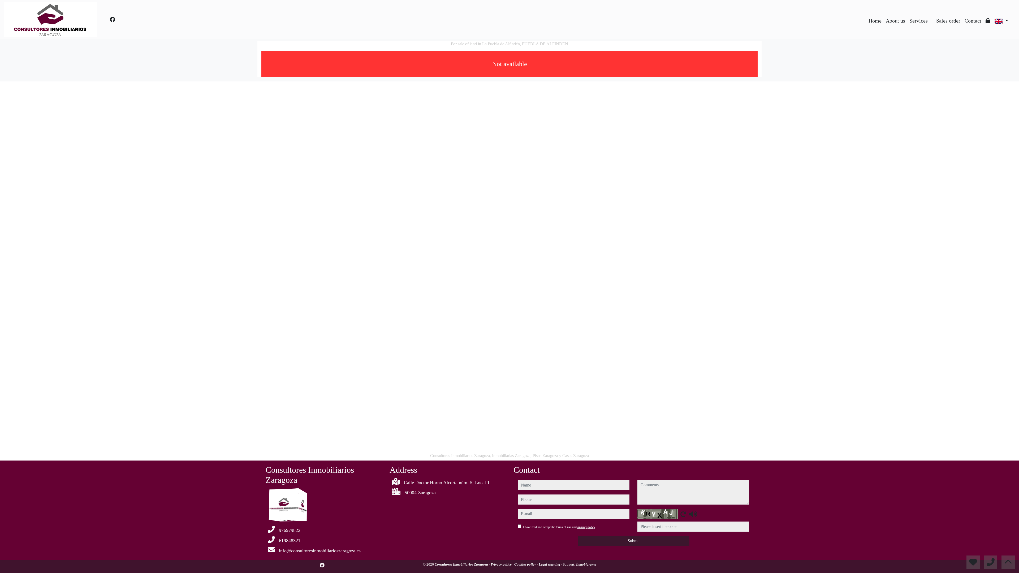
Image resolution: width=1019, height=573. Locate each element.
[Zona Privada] (987, 21)
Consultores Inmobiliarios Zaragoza (462, 564)
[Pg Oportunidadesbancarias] (932, 17)
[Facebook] (112, 20)
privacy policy (586, 527)
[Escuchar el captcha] (693, 514)
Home (875, 21)
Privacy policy (501, 564)
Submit (634, 541)
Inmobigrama (586, 564)
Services (918, 21)
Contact (973, 21)
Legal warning (550, 564)
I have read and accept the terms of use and (559, 527)
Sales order (948, 21)
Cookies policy (525, 564)
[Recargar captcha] (683, 514)
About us (895, 21)
